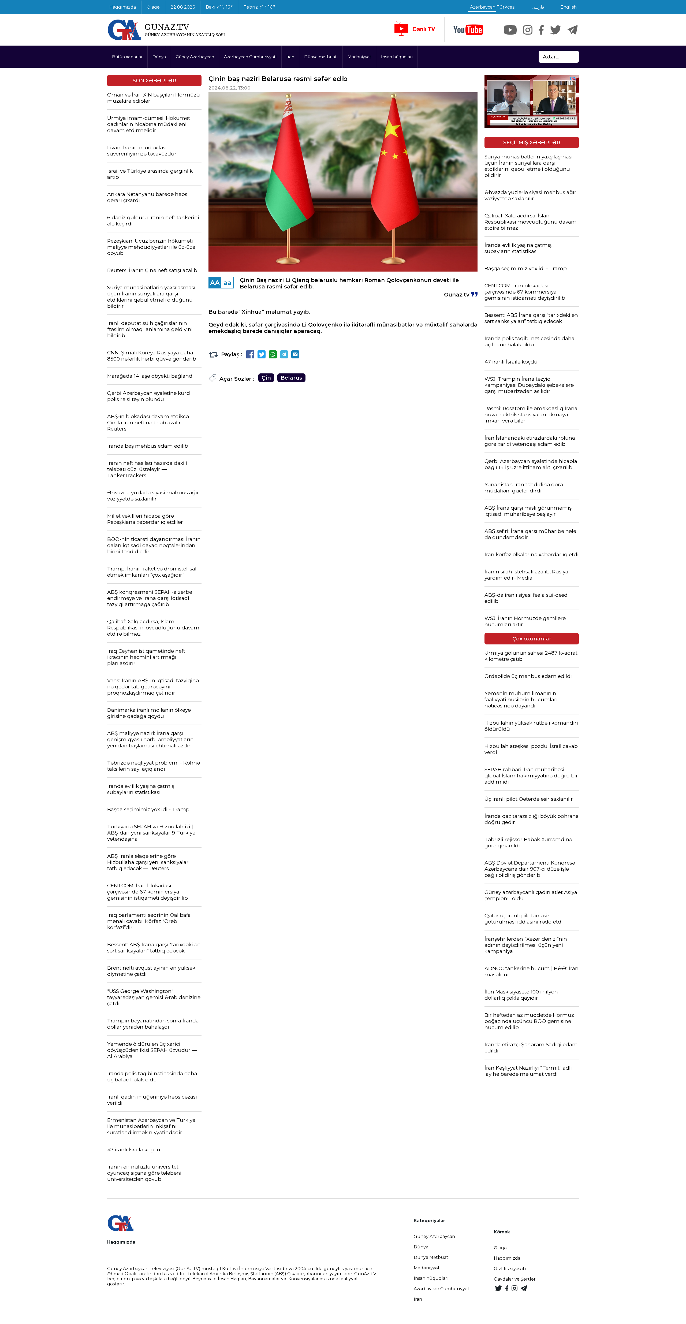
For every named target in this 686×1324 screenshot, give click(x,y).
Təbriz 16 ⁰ (259, 7)
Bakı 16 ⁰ (219, 7)
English (568, 7)
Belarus (291, 377)
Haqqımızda (122, 7)
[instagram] (528, 30)
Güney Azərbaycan (195, 56)
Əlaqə (153, 7)
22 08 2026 (183, 7)
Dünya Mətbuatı (432, 1257)
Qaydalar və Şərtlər (515, 1279)
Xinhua (252, 312)
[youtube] (468, 29)
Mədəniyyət (359, 56)
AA (215, 283)
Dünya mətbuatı (321, 56)
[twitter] (555, 30)
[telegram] (572, 30)
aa (227, 283)
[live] (414, 29)
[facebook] (541, 30)
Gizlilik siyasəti (510, 1268)
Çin (266, 377)
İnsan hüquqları (397, 56)
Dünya (159, 56)
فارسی (538, 7)
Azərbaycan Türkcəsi (493, 7)
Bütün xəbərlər (127, 56)
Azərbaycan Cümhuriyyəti (250, 56)
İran (290, 56)
